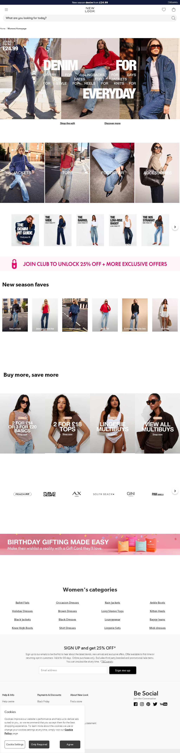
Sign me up (122, 670)
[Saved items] (163, 9)
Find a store (76, 701)
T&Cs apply (107, 661)
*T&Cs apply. (173, 2)
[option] (25, 230)
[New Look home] (90, 9)
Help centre (8, 701)
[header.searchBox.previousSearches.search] (173, 18)
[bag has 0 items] (173, 9)
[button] (6, 9)
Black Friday (43, 701)
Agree (70, 744)
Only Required (39, 744)
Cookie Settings (15, 744)
